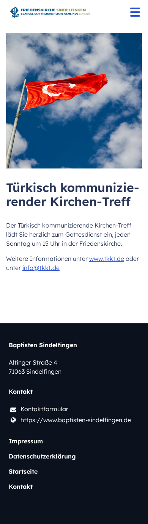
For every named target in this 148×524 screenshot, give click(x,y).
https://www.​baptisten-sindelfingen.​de (75, 420)
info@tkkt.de (41, 267)
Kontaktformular (44, 409)
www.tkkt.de (106, 258)
